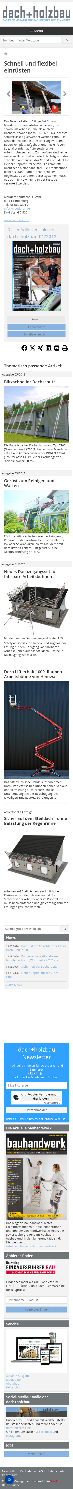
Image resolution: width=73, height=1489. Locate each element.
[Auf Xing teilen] (40, 350)
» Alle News (14, 985)
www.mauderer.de (16, 220)
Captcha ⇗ (52, 1103)
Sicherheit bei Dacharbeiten (32, 966)
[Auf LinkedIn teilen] (49, 350)
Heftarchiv (13, 1387)
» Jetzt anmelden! (36, 1110)
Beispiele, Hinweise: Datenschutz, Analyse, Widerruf (35, 1118)
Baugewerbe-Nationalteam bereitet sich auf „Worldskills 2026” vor (32, 958)
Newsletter (9, 1471)
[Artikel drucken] (65, 348)
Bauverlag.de (11, 1485)
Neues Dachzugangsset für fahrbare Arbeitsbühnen (30, 574)
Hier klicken (41, 1098)
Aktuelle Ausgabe (18, 1376)
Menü (38, 31)
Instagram (13, 1436)
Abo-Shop (12, 1383)
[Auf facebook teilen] (24, 350)
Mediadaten (14, 1380)
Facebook (45, 1432)
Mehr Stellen (36, 1454)
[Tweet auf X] (32, 350)
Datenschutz (55, 1471)
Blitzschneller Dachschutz (29, 382)
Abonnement (36, 327)
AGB (42, 1471)
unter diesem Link (18, 1428)
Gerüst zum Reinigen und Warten (29, 483)
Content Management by (19, 1481)
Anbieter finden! (38, 1309)
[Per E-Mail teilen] (57, 348)
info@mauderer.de (17, 208)
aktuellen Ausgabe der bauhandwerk (31, 1246)
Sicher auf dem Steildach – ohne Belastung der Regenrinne (35, 821)
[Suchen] (67, 40)
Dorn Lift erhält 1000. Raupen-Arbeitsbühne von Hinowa (33, 674)
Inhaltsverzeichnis (36, 334)
